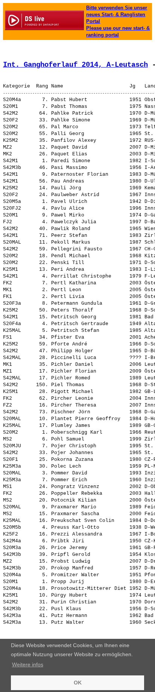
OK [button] (78, 683)
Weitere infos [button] (27, 664)
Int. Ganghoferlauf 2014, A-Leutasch (75, 65)
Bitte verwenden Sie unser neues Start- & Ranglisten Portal (116, 14)
